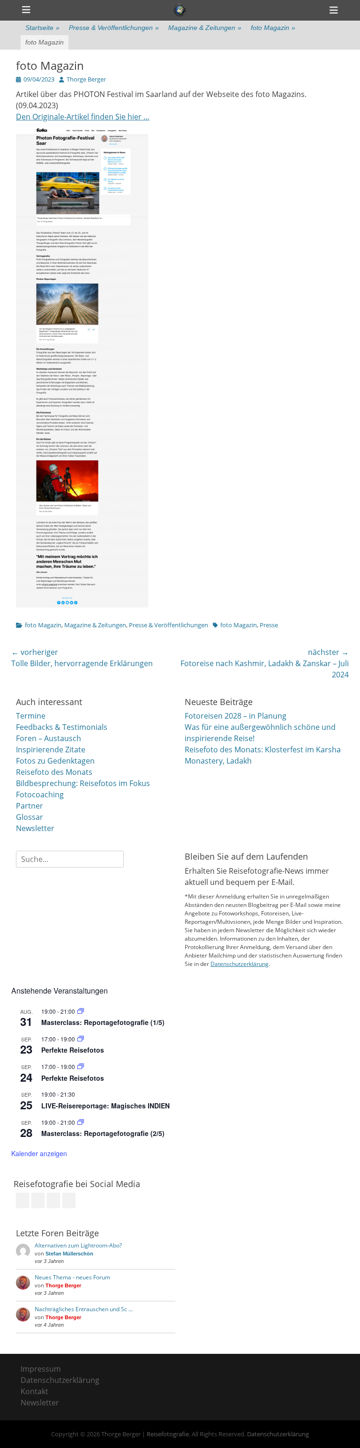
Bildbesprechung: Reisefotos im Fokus (83, 783)
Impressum (41, 1369)
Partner (29, 806)
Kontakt (34, 1391)
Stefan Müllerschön (69, 1253)
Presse (269, 625)
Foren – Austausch (48, 738)
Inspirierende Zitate (50, 749)
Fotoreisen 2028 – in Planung (235, 716)
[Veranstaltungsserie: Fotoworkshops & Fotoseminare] (80, 1039)
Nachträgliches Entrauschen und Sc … (84, 1309)
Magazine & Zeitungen (204, 27)
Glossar (29, 817)
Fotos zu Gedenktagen (55, 761)
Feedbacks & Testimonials (61, 727)
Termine (30, 716)
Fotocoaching (40, 794)
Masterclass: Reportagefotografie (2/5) (103, 1133)
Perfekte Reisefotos (72, 1049)
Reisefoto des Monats (54, 772)
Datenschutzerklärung (239, 964)
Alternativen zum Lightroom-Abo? (78, 1245)
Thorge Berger (86, 79)
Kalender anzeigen (39, 1153)
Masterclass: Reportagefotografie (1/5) (103, 1022)
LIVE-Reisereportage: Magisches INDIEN (105, 1105)
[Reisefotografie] (180, 10)
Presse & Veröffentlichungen (114, 27)
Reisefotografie (168, 1434)
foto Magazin (273, 27)
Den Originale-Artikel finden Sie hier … (83, 116)
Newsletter (35, 828)
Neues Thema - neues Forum (72, 1277)
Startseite (42, 27)
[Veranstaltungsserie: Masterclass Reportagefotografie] (80, 1011)
